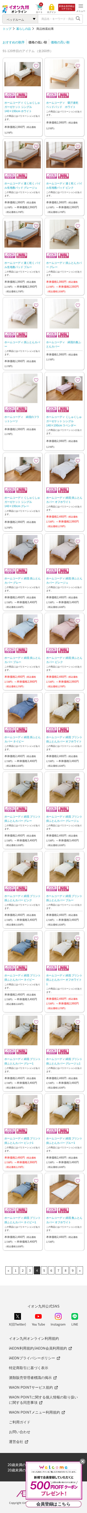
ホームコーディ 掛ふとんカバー (22, 344)
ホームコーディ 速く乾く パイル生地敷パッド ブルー (22, 265)
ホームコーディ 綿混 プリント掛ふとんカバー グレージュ (64, 818)
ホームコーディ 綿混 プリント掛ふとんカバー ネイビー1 (22, 1220)
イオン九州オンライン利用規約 (34, 1338)
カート (39, 12)
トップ (7, 28)
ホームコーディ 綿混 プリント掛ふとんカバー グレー (22, 818)
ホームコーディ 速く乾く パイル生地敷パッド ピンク (64, 185)
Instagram (58, 1324)
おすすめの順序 (14, 42)
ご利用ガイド (19, 1421)
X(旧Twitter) (17, 1324)
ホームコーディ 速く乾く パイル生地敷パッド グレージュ (22, 185)
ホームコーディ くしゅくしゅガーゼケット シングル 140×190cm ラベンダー (64, 421)
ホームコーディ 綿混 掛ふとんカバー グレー (22, 580)
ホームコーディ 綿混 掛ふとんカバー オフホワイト (64, 500)
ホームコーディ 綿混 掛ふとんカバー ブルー (22, 660)
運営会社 (16, 1441)
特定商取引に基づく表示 (28, 1367)
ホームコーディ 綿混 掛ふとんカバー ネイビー (22, 739)
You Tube (38, 1324)
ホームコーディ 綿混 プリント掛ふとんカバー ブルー (64, 898)
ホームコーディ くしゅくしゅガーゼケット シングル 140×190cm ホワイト (22, 107)
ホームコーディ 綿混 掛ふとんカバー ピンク (64, 660)
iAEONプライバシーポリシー (32, 1357)
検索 (78, 18)
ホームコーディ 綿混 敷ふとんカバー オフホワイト (64, 1220)
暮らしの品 (23, 28)
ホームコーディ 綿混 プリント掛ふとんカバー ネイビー (22, 977)
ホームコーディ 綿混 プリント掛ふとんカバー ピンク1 (22, 1140)
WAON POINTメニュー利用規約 (34, 1412)
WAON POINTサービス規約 (31, 1387)
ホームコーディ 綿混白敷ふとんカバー (63, 344)
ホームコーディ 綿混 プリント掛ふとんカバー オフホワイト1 (64, 979)
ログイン (51, 12)
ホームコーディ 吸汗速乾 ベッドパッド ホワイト (63, 105)
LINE (74, 1324)
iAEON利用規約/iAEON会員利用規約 (38, 1348)
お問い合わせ (19, 1431)
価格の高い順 (60, 42)
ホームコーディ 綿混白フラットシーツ (21, 419)
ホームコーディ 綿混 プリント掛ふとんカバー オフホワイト (64, 739)
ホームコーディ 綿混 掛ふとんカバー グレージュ (64, 580)
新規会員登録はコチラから (67, 7)
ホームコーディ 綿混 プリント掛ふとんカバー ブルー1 (64, 1140)
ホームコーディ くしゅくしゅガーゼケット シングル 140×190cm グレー (22, 502)
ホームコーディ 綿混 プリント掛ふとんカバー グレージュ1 (64, 1061)
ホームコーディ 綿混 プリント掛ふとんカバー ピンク (22, 898)
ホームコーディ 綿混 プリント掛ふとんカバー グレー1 (22, 1061)
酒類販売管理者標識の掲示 (30, 1377)
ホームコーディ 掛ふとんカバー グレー (64, 265)
